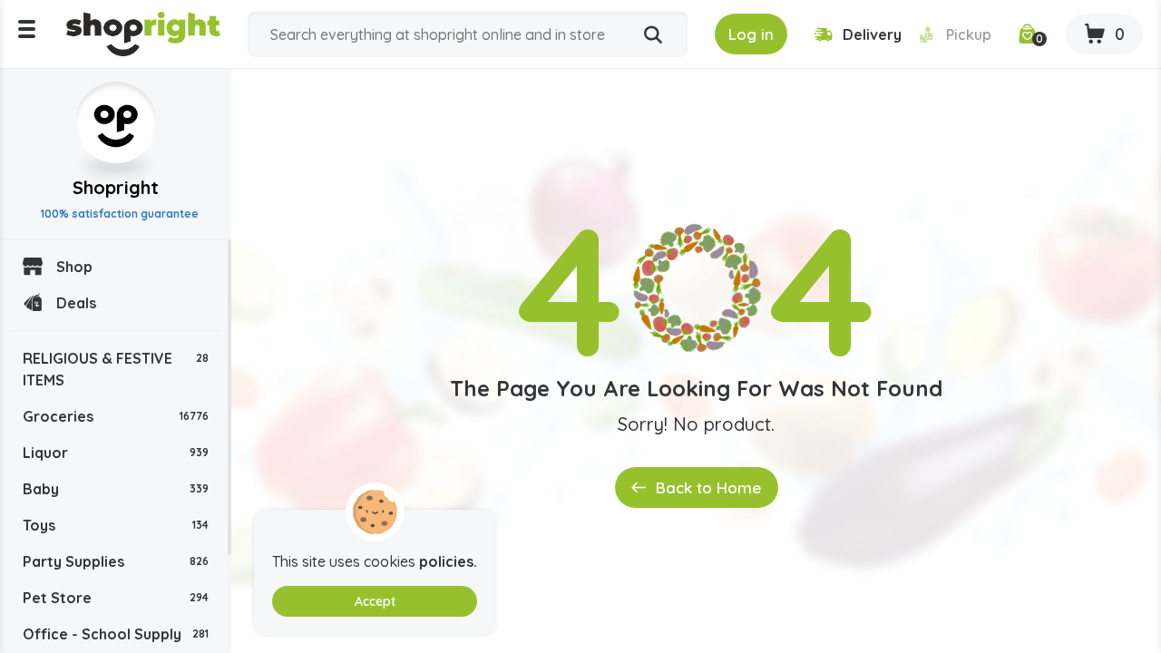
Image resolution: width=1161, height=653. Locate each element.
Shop (74, 267)
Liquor (116, 452)
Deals (76, 303)
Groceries (116, 416)
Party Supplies (116, 561)
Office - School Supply (116, 634)
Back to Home (708, 487)
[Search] (653, 35)
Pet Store (116, 598)
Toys (116, 525)
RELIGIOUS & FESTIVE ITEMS (116, 369)
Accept (375, 601)
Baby (116, 489)
